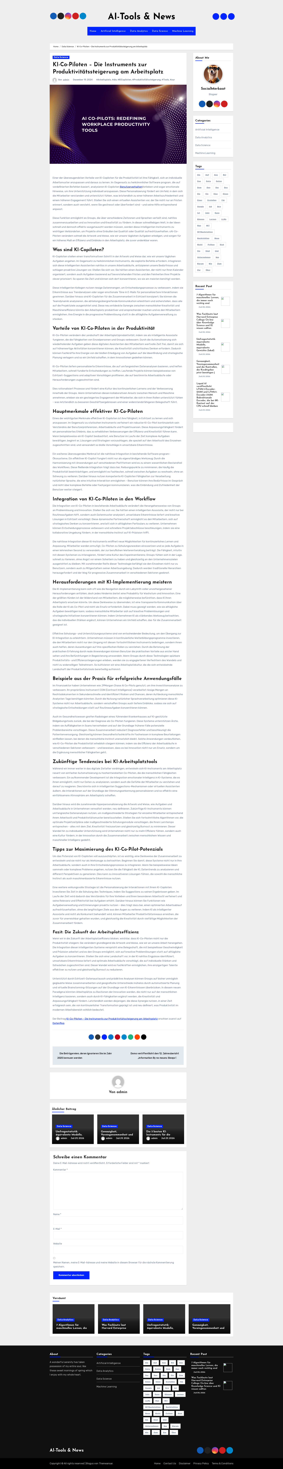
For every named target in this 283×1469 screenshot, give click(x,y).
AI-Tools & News (141, 17)
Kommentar (60, 1169)
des (226, 187)
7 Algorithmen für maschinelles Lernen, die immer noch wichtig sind (71, 1328)
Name (57, 1214)
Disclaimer (184, 1463)
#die (114, 79)
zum (219, 264)
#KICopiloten (124, 79)
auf (207, 175)
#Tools (165, 79)
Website (57, 1243)
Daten (219, 181)
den (208, 187)
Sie (198, 251)
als (198, 175)
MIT (208, 226)
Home (93, 31)
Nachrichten (203, 238)
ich (210, 207)
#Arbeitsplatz (103, 79)
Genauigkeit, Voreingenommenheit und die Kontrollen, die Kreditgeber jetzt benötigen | (207, 367)
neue (216, 238)
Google (200, 207)
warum (200, 264)
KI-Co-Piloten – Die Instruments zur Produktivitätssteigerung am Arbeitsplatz (112, 1018)
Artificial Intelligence (113, 31)
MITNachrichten (205, 232)
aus (216, 175)
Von (217, 257)
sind (207, 251)
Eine (216, 194)
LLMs (223, 219)
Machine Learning (182, 31)
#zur (172, 79)
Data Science (160, 31)
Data (208, 181)
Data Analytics (139, 31)
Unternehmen (203, 257)
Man (199, 226)
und (217, 251)
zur (199, 270)
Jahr (207, 213)
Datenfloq (58, 1023)
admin (66, 80)
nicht (200, 245)
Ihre (219, 207)
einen (225, 194)
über (208, 270)
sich (222, 245)
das (199, 181)
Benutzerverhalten (131, 186)
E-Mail (57, 1228)
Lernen (212, 219)
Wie (210, 264)
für (223, 200)
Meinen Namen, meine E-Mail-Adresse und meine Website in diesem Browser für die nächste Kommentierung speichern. (113, 1264)
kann (217, 213)
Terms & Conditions (222, 1463)
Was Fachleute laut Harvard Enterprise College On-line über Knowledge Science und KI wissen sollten (205, 1383)
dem (199, 187)
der (217, 187)
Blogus (90, 1463)
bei (224, 175)
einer (199, 200)
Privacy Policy (201, 1463)
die (198, 194)
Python (211, 245)
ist (198, 213)
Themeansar (106, 1463)
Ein (206, 194)
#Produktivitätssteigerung (146, 79)
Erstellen (211, 200)
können (200, 219)
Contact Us (169, 1463)
